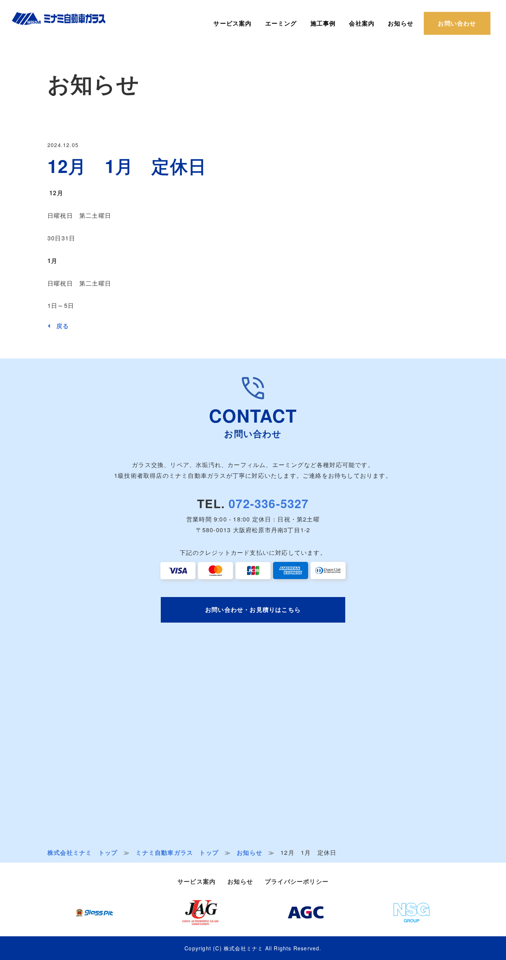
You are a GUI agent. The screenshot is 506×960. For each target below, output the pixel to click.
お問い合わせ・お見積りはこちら (253, 609)
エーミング (281, 23)
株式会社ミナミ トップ (82, 852)
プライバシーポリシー (297, 881)
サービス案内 (232, 23)
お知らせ (400, 23)
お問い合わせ (457, 23)
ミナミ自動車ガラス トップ (177, 853)
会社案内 (361, 23)
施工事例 (323, 23)
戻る (62, 326)
